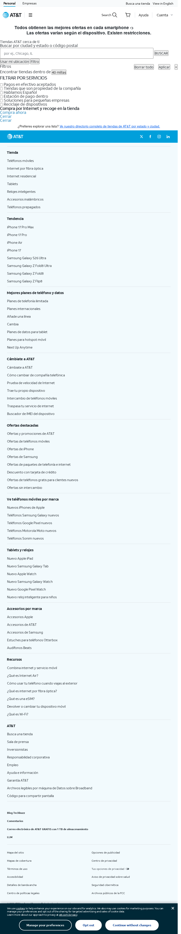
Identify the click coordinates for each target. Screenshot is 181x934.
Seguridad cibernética (105, 885)
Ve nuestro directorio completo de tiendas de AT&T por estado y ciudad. (110, 126)
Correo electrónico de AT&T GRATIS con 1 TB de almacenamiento (47, 829)
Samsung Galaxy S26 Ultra (26, 258)
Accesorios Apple (20, 617)
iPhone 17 (14, 250)
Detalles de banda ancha (21, 885)
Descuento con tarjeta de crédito (31, 472)
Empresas (30, 3)
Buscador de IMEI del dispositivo (31, 413)
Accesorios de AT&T (22, 624)
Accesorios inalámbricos (25, 199)
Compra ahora (13, 112)
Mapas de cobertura (19, 860)
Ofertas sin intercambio (24, 487)
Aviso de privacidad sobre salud (111, 876)
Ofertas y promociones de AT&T (31, 433)
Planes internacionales (23, 308)
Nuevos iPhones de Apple (26, 507)
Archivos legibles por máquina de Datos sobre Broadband (49, 788)
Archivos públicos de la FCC (108, 893)
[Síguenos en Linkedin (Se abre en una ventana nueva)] (168, 136)
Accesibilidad (15, 876)
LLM (9, 837)
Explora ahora (149, 27)
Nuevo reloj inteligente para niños (32, 597)
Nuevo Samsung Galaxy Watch (30, 581)
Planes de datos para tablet (27, 332)
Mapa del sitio (15, 852)
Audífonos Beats (19, 647)
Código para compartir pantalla (30, 795)
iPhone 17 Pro (17, 235)
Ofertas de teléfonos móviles (28, 441)
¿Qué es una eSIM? (21, 698)
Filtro (35, 61)
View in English (163, 3)
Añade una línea (19, 316)
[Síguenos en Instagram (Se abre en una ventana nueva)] (159, 136)
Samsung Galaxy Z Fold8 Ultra (29, 265)
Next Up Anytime (19, 347)
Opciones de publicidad (106, 852)
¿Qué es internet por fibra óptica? (32, 691)
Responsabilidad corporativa (28, 757)
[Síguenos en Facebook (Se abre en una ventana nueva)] (150, 136)
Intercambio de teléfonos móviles (32, 398)
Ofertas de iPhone (20, 449)
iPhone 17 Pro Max (20, 227)
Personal (9, 3)
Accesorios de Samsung (25, 632)
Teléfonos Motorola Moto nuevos (31, 530)
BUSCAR (161, 53)
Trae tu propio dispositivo (26, 390)
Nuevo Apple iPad (20, 558)
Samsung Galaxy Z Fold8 (25, 273)
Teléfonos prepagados (23, 207)
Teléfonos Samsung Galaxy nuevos (33, 515)
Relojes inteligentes (21, 191)
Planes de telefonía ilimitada (27, 301)
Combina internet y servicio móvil (32, 668)
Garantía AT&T (17, 780)
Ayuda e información (22, 772)
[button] (30, 15)
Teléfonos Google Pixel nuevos (29, 523)
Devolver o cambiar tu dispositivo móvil (36, 706)
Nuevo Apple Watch (21, 574)
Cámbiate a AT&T (20, 367)
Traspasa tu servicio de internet (30, 406)
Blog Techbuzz (16, 812)
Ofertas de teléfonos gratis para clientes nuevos (42, 480)
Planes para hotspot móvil (26, 339)
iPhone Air (14, 242)
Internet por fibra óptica (25, 168)
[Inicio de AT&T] (12, 15)
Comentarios (15, 821)
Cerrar (6, 116)
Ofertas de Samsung (22, 456)
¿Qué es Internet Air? (22, 675)
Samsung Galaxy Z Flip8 (24, 281)
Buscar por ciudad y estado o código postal (39, 45)
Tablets (12, 184)
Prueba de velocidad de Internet (31, 383)
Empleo (12, 765)
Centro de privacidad (104, 860)
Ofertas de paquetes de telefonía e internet (39, 464)
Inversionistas (17, 749)
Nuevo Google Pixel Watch (26, 589)
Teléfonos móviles (20, 160)
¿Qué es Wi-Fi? (17, 714)
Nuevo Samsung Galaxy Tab (28, 566)
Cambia (13, 324)
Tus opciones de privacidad (108, 868)
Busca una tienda (138, 3)
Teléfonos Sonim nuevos (25, 538)
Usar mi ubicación (14, 61)
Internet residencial (21, 176)
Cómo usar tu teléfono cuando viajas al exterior (42, 683)
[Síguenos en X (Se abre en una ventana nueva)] (141, 136)
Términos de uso (17, 868)
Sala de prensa (18, 741)
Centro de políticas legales (23, 893)
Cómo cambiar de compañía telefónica (36, 375)
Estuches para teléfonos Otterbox (32, 640)
